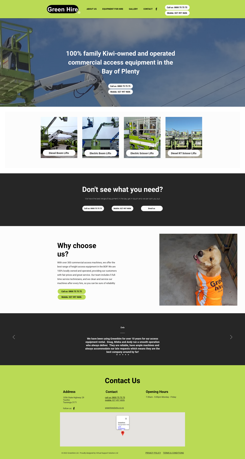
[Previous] (14, 337)
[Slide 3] (122, 354)
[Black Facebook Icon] (156, 9)
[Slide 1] (117, 354)
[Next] (231, 337)
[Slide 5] (128, 354)
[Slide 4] (125, 354)
